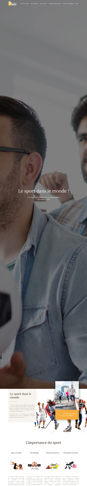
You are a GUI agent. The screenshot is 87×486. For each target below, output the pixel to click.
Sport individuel (34, 3)
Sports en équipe (24, 3)
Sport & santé (43, 3)
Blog (77, 3)
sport (61, 413)
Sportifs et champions (68, 3)
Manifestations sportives (55, 3)
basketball (26, 415)
